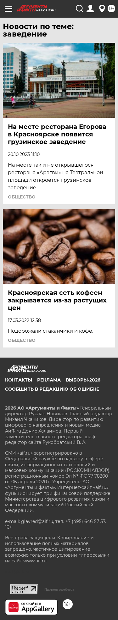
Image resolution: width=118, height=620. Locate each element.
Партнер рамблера (59, 589)
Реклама (49, 380)
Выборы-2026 (83, 380)
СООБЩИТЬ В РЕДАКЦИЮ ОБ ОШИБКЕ (52, 389)
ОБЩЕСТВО (22, 197)
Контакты (18, 380)
